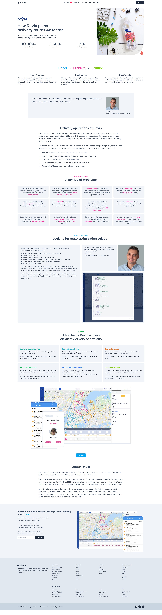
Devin (123, 571)
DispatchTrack (79, 575)
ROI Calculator (102, 571)
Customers (84, 2)
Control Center (55, 573)
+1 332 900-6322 (56, 596)
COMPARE (78, 565)
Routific (77, 569)
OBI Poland (124, 567)
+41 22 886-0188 (80, 596)
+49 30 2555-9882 (103, 596)
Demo (100, 573)
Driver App (55, 575)
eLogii (77, 577)
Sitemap (61, 607)
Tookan (77, 573)
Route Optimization (57, 571)
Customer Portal (56, 569)
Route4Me (78, 579)
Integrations (55, 579)
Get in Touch (140, 2)
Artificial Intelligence (57, 567)
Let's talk (39, 537)
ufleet (22, 2)
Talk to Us (81, 455)
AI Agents (67, 2)
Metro (123, 573)
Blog (90, 2)
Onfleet (77, 567)
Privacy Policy (53, 607)
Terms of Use (44, 607)
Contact (124, 579)
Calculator (96, 2)
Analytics (54, 577)
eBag (123, 569)
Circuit (77, 571)
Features (76, 2)
